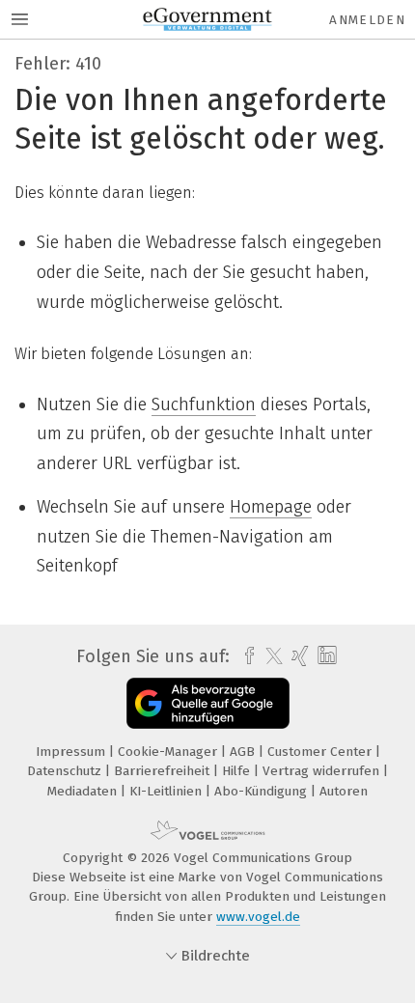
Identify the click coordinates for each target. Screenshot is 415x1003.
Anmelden (367, 20)
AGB (244, 751)
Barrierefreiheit (163, 771)
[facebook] (244, 656)
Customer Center (321, 751)
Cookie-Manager (169, 751)
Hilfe (238, 771)
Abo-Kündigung (262, 791)
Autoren (343, 791)
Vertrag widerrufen (323, 771)
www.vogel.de (258, 916)
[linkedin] (325, 656)
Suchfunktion (204, 404)
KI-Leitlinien (167, 791)
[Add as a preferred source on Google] (208, 703)
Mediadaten (84, 791)
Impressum (72, 751)
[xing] (298, 656)
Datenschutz (66, 771)
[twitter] (269, 656)
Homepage (271, 506)
